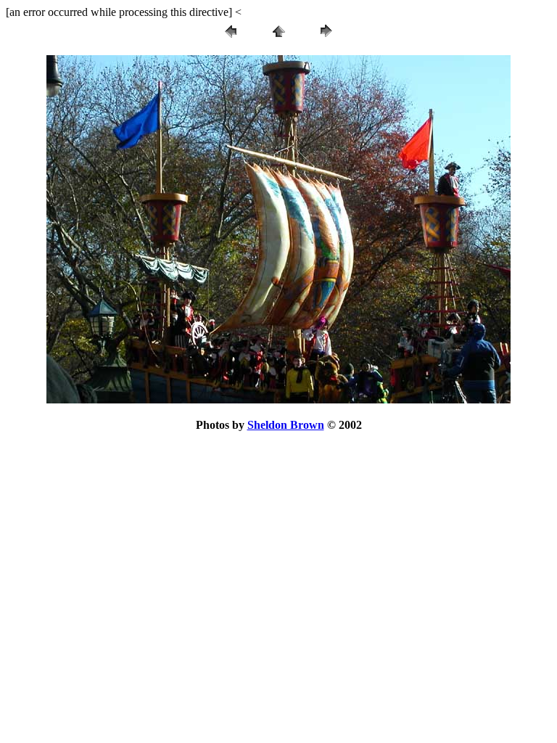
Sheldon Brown (285, 425)
